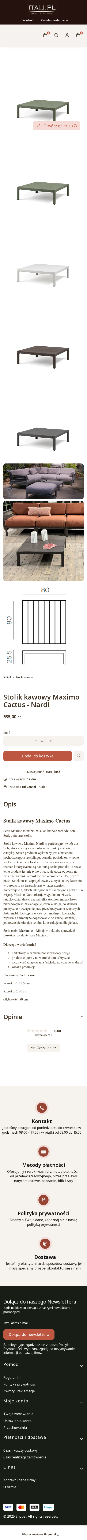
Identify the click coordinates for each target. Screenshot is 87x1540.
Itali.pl (7, 677)
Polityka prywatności (20, 1384)
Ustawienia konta (17, 1420)
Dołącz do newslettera (29, 1334)
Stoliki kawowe (24, 677)
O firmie (9, 1487)
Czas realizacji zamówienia (24, 1457)
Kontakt (28, 20)
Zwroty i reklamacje (54, 20)
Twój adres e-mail (15, 1323)
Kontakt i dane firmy (19, 1480)
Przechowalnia (15, 1427)
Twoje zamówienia (18, 1414)
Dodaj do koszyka (37, 755)
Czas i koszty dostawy (20, 1450)
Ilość (6, 733)
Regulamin (11, 1377)
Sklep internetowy (39, 1534)
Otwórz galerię (60, 125)
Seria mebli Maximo (16, 930)
